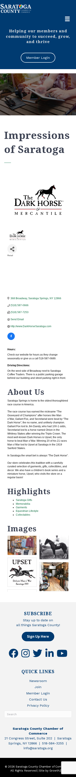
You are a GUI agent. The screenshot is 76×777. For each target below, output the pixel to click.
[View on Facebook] (11, 339)
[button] (38, 636)
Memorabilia (23, 503)
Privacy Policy (38, 705)
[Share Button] (12, 249)
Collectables (23, 514)
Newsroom (38, 681)
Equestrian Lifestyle (27, 511)
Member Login (38, 693)
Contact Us (38, 699)
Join (38, 687)
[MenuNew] (67, 19)
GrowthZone (57, 770)
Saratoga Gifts (24, 500)
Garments (21, 507)
